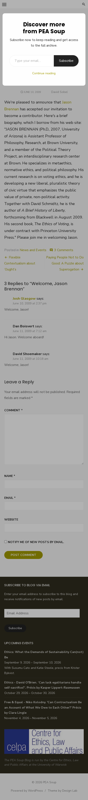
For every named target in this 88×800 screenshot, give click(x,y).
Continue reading (44, 73)
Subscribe (66, 60)
